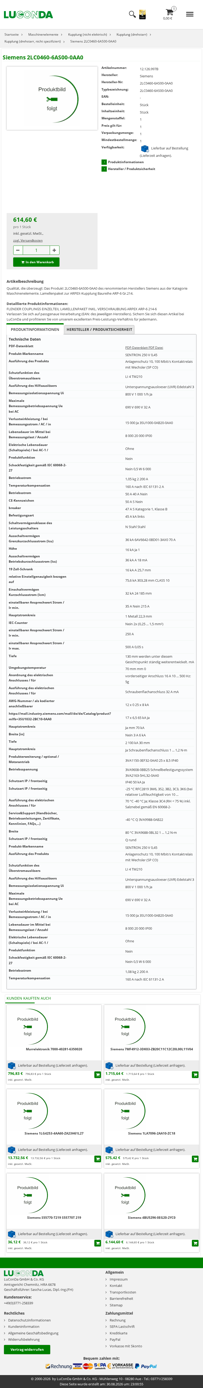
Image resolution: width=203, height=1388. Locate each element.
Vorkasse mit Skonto (126, 1346)
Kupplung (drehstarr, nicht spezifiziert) (32, 41)
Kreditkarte (118, 1333)
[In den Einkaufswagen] (97, 1074)
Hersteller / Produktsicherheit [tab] (99, 329)
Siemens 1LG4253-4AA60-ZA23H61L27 (54, 1133)
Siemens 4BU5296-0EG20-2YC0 (152, 1217)
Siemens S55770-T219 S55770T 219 (54, 1217)
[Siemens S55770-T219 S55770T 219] (28, 1194)
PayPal (115, 1339)
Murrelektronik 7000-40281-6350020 (54, 1049)
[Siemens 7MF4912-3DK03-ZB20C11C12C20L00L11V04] (125, 1025)
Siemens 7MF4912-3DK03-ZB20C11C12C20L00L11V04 (151, 1049)
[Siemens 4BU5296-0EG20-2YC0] (125, 1194)
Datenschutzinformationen (29, 1320)
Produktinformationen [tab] (35, 329)
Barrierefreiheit (121, 1298)
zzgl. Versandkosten (28, 240)
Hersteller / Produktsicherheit (131, 169)
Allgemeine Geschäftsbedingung (33, 1333)
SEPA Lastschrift (122, 1326)
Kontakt (116, 1285)
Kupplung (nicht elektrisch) (87, 34)
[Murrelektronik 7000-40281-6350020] (28, 1025)
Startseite (11, 34)
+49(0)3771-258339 (18, 1303)
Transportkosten (123, 1292)
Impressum (119, 1279)
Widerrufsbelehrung (24, 1339)
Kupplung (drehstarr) (132, 34)
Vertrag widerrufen (27, 1349)
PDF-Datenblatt (136, 347)
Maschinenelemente (43, 34)
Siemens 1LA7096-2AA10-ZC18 (151, 1133)
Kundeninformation (23, 1326)
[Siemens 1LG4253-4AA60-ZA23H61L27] (28, 1109)
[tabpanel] (101, 661)
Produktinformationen (126, 162)
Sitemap (116, 1305)
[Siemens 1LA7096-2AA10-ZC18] (125, 1109)
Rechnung (118, 1320)
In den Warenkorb (40, 262)
